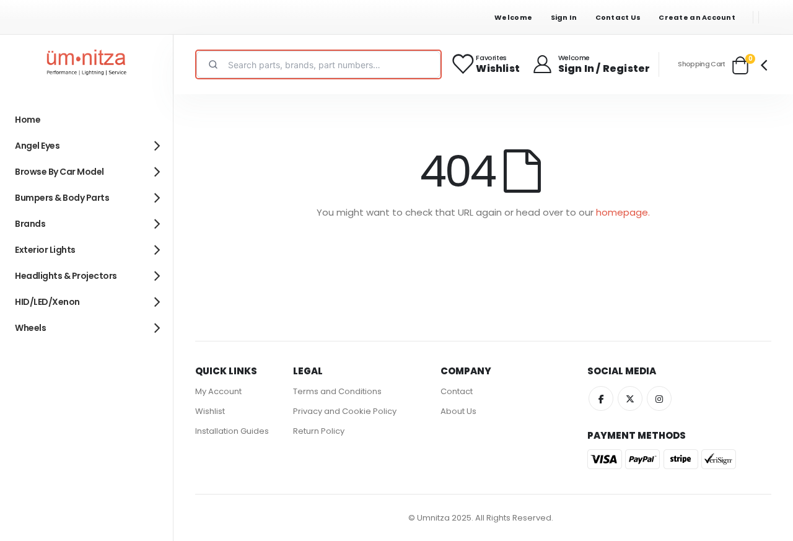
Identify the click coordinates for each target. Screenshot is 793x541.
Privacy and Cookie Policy (344, 411)
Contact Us (618, 17)
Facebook (601, 398)
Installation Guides (232, 431)
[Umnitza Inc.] (86, 64)
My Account (218, 391)
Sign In (564, 17)
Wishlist (210, 411)
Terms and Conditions (337, 391)
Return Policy (318, 431)
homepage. (623, 212)
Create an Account (697, 17)
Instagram (659, 398)
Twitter (630, 398)
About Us (458, 411)
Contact (456, 391)
